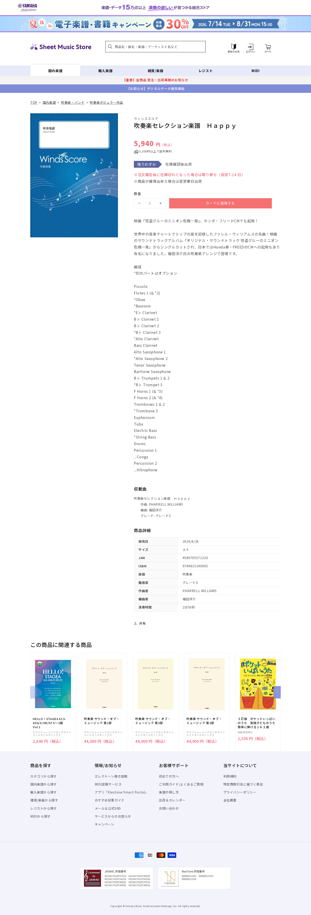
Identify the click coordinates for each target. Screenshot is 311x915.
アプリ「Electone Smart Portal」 (121, 792)
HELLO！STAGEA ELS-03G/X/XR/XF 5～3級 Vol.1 (49, 723)
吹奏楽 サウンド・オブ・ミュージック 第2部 (204, 721)
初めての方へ (169, 776)
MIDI (256, 70)
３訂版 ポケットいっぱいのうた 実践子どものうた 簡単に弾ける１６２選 (258, 723)
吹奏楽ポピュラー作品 (106, 102)
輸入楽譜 (105, 70)
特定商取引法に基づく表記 (243, 784)
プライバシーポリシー (240, 792)
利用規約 (230, 776)
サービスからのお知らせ (113, 816)
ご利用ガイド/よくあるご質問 (181, 784)
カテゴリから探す (43, 776)
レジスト (206, 70)
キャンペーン (105, 824)
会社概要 (230, 800)
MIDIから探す (40, 816)
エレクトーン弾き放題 (111, 776)
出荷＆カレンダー (172, 800)
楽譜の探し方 (169, 792)
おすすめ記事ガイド (110, 800)
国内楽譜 (55, 70)
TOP (33, 102)
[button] (155, 46)
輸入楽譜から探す (43, 792)
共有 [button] (142, 623)
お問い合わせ (169, 808)
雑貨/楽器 (155, 70)
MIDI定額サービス (108, 784)
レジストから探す (43, 808)
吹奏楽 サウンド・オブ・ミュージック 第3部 (153, 721)
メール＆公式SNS (108, 808)
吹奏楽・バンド (72, 102)
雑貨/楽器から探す (44, 800)
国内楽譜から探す (43, 784)
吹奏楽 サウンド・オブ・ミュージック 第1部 (101, 721)
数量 (137, 193)
